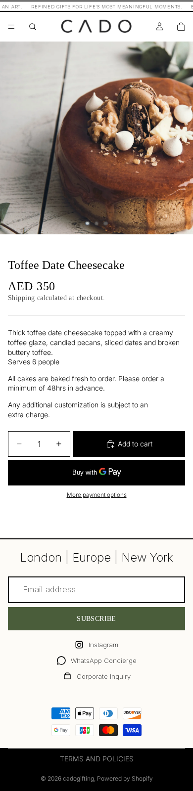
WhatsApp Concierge (104, 660)
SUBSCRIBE (96, 618)
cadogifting (78, 778)
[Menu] (11, 26)
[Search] (33, 27)
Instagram (103, 645)
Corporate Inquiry (104, 676)
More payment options (97, 494)
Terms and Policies (97, 758)
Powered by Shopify (125, 778)
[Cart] (181, 27)
